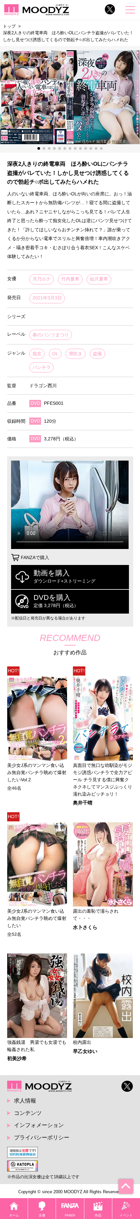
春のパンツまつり (51, 334)
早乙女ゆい (85, 1051)
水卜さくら (85, 927)
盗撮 (97, 353)
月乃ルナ (42, 279)
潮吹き (75, 353)
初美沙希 (17, 1058)
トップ (9, 26)
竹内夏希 (70, 279)
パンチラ (42, 367)
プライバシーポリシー (41, 1137)
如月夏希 (99, 279)
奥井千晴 (82, 802)
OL (55, 353)
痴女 (37, 353)
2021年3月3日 (47, 298)
